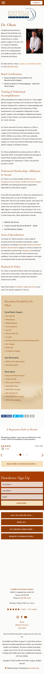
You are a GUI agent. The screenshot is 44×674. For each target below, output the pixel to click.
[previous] (2, 455)
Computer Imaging (13, 351)
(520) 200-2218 (25, 598)
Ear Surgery (10, 344)
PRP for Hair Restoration (15, 361)
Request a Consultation (21, 536)
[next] (41, 455)
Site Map (22, 628)
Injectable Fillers (12, 386)
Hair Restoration (12, 365)
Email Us (21, 522)
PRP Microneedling (13, 400)
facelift (20, 244)
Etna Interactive (34, 668)
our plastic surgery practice (25, 286)
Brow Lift (9, 347)
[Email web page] (32, 416)
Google (7, 448)
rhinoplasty (25, 250)
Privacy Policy (22, 625)
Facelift (9, 337)
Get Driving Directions (21, 529)
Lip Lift (8, 330)
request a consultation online (30, 63)
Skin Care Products (13, 382)
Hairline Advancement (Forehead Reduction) (22, 340)
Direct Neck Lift (12, 333)
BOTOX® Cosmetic (13, 389)
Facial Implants (11, 326)
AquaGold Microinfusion (15, 375)
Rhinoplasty (10, 319)
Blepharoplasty (11, 323)
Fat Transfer (10, 316)
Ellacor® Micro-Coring (14, 396)
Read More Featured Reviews (21, 464)
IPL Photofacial (12, 393)
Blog (22, 622)
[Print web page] (26, 416)
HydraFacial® (11, 379)
